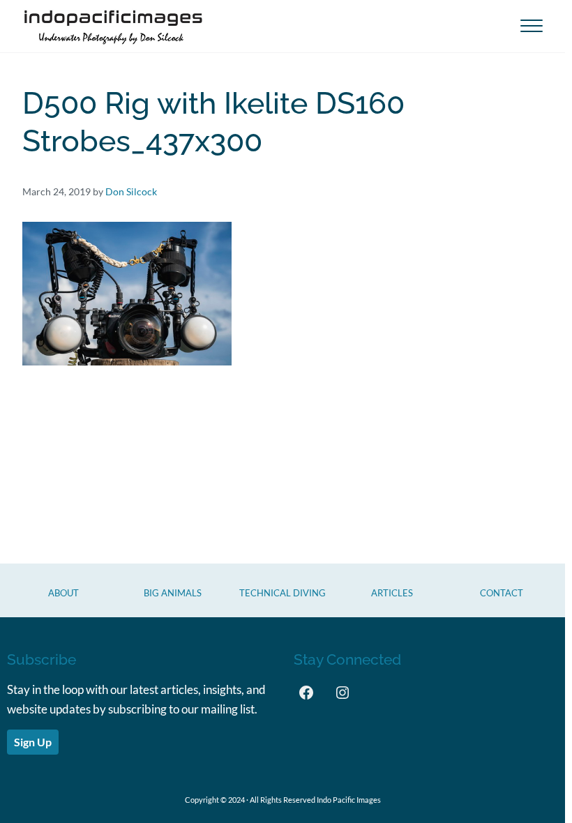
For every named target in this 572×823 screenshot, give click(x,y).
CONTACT (501, 592)
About (63, 592)
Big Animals (173, 592)
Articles (392, 592)
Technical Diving (282, 592)
